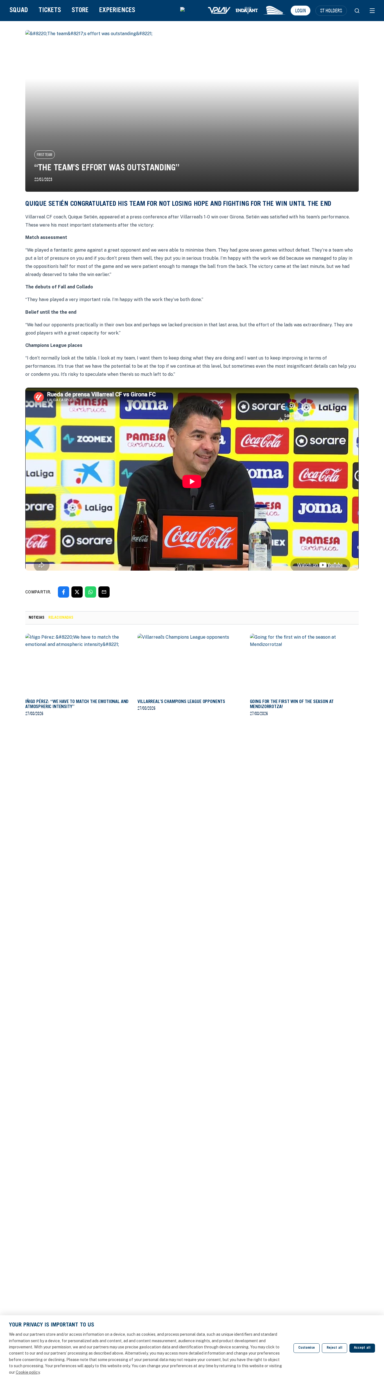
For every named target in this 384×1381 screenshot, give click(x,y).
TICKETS (50, 10)
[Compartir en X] (77, 592)
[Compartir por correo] (104, 592)
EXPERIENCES (117, 10)
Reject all (334, 1348)
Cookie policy (28, 1372)
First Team (44, 154)
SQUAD (19, 10)
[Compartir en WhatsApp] (90, 592)
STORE (80, 10)
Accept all (362, 1348)
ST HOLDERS (331, 10)
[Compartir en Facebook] (63, 592)
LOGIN (300, 10)
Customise (306, 1348)
